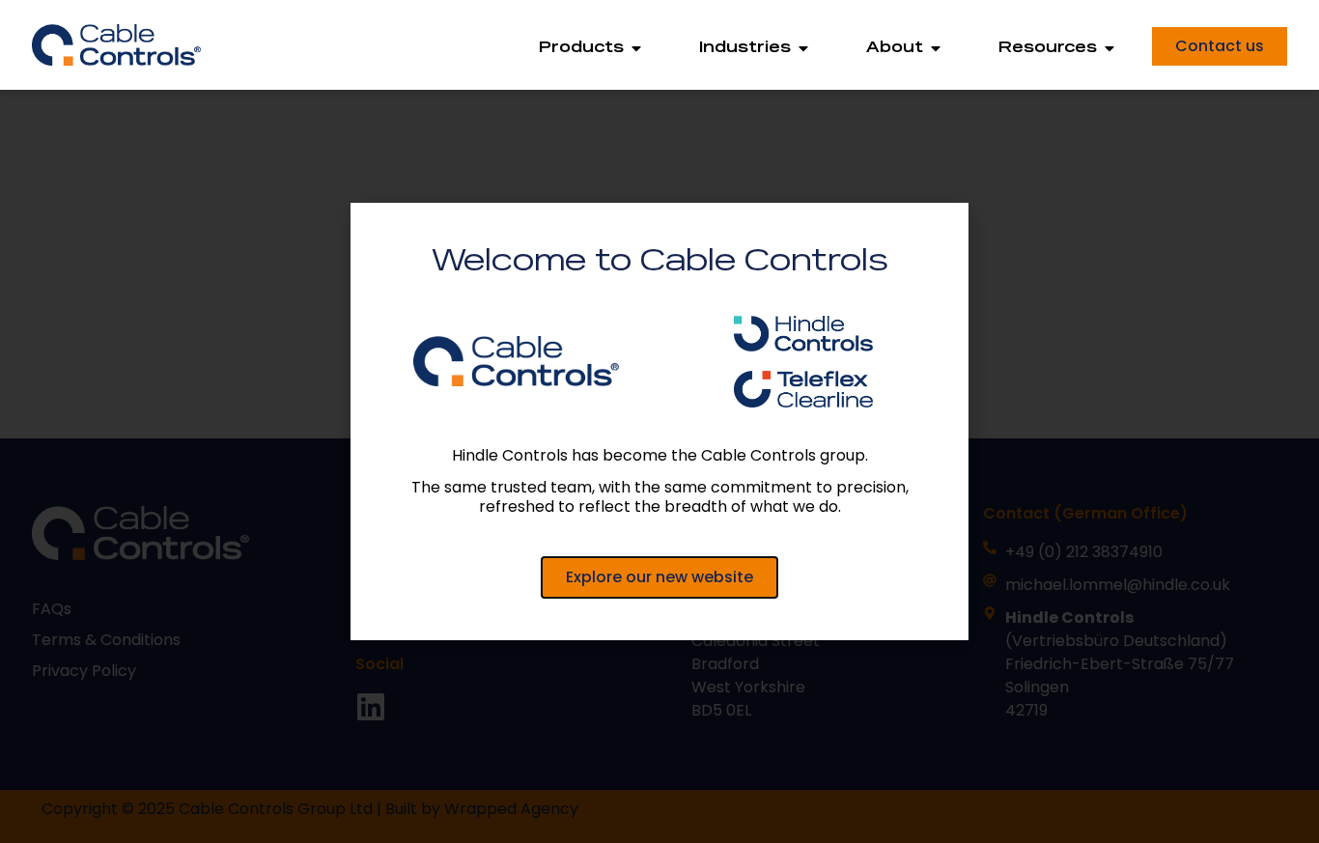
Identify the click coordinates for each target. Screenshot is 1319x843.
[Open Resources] (1109, 48)
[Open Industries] (803, 48)
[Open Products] (636, 48)
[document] (659, 421)
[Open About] (935, 48)
